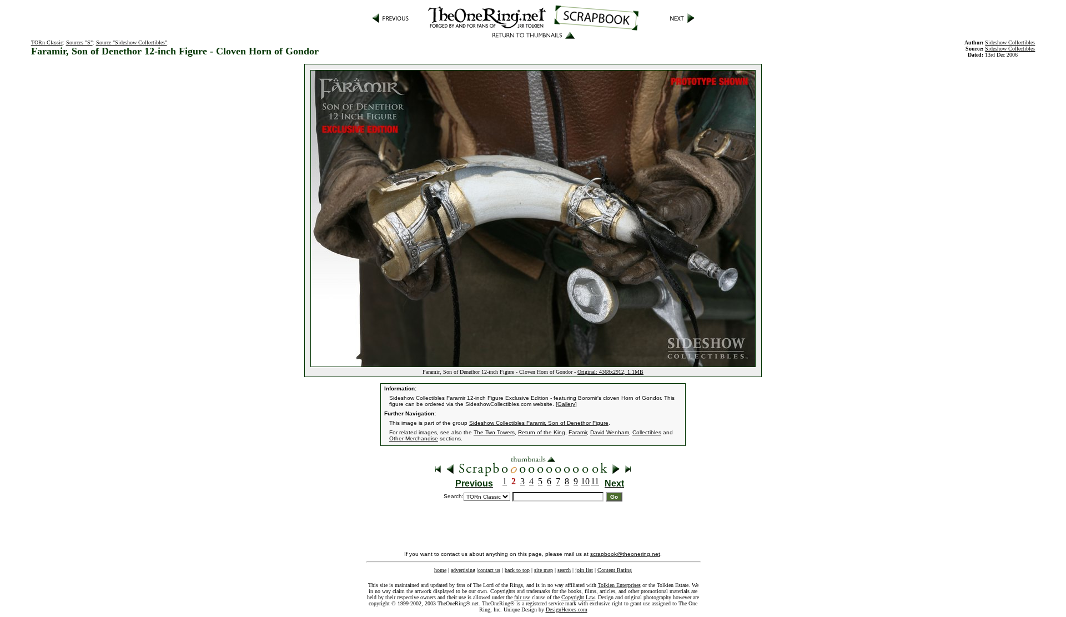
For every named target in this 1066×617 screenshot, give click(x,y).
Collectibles (646, 432)
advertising (463, 570)
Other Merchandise (413, 438)
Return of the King (541, 432)
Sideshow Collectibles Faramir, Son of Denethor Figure (539, 423)
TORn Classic (47, 42)
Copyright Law (578, 597)
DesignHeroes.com (566, 609)
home (440, 570)
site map (543, 570)
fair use (522, 597)
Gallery (566, 404)
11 (595, 481)
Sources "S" (79, 42)
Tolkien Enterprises (619, 585)
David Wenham (609, 432)
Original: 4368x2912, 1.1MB (610, 372)
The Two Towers (494, 432)
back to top (517, 570)
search (564, 570)
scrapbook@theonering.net (625, 554)
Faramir (578, 432)
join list (584, 570)
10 (585, 481)
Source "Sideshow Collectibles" (131, 42)
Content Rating (614, 570)
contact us (489, 570)
